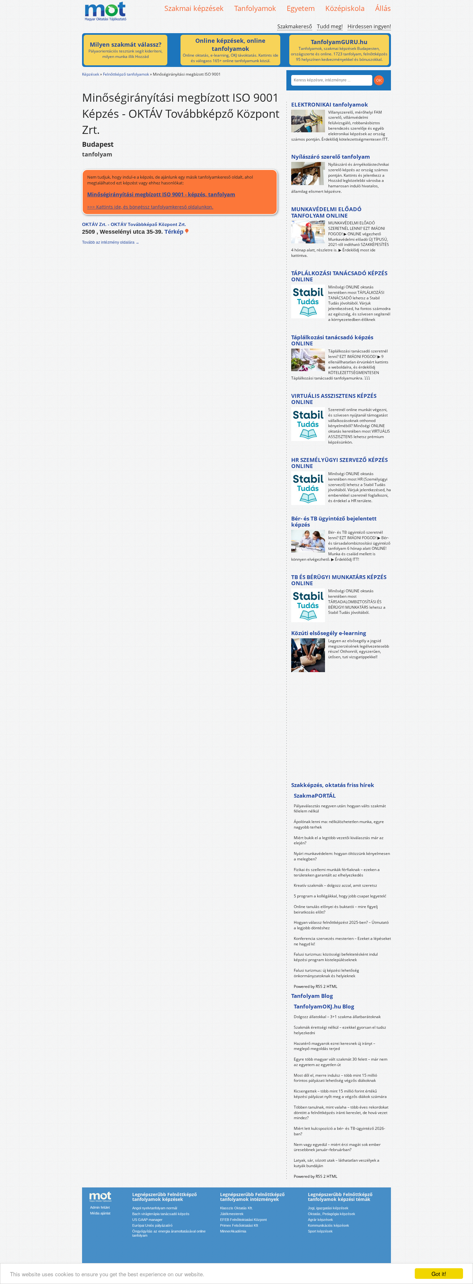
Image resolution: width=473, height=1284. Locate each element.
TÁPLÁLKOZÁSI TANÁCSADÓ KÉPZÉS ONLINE (339, 276)
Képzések (90, 74)
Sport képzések (320, 1231)
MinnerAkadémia (233, 1231)
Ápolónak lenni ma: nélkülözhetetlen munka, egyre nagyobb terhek (339, 824)
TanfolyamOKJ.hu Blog (324, 1006)
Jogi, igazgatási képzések (328, 1208)
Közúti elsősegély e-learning (328, 633)
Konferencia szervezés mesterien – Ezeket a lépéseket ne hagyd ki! (342, 941)
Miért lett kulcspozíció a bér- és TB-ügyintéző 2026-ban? (339, 1131)
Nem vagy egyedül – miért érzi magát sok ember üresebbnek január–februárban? (337, 1147)
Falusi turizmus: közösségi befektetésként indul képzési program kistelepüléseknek (336, 956)
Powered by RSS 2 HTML (315, 986)
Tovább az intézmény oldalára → (110, 242)
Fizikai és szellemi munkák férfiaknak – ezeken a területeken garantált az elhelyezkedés (337, 872)
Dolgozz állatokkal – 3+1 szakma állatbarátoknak (337, 1016)
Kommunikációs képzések (328, 1225)
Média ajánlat (100, 1213)
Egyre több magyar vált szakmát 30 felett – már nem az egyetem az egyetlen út (340, 1061)
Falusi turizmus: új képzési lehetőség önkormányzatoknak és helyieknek (326, 973)
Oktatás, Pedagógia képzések (331, 1214)
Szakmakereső (294, 26)
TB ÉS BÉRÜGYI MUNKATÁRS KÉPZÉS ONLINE (338, 580)
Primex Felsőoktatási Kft (239, 1225)
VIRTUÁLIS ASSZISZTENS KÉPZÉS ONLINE (333, 399)
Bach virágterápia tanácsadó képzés (161, 1214)
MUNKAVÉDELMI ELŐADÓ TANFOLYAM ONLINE (326, 212)
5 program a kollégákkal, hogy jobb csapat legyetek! (340, 896)
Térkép (174, 232)
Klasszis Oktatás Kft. (236, 1208)
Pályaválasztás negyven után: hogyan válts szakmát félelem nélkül (340, 808)
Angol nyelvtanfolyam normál (154, 1208)
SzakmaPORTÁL (315, 795)
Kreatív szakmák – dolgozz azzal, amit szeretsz (335, 885)
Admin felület (100, 1207)
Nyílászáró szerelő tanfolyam (330, 156)
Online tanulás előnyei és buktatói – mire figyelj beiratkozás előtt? (336, 909)
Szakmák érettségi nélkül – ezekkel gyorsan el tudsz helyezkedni (340, 1030)
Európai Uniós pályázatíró (152, 1225)
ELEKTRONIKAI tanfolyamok (329, 104)
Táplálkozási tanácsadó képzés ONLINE (332, 340)
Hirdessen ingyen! (369, 26)
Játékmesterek (232, 1214)
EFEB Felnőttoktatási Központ (243, 1220)
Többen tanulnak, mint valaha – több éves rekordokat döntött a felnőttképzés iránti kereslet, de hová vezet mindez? (341, 1112)
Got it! (438, 1274)
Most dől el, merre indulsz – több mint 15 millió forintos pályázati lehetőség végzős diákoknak (335, 1078)
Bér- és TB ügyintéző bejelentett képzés (333, 522)
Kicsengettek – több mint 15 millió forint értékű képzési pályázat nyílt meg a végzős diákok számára (340, 1093)
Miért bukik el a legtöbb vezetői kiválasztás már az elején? (339, 840)
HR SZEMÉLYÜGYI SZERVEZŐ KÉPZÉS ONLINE (339, 463)
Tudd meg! (330, 26)
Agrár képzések (320, 1220)
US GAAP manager (147, 1220)
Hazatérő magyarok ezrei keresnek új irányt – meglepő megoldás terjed (334, 1046)
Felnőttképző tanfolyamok (126, 74)
